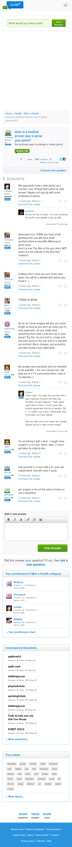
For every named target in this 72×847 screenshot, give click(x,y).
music (27, 773)
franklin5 (29, 211)
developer (12, 763)
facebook (53, 763)
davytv (7, 472)
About (30, 834)
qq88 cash (14, 666)
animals (33, 763)
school (10, 788)
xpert (6, 371)
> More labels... (15, 796)
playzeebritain (16, 686)
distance (30, 783)
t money (9, 137)
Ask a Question (59, 23)
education (30, 778)
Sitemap (41, 840)
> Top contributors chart (20, 632)
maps (19, 778)
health (42, 763)
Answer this (22, 150)
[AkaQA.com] (13, 5)
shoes (10, 778)
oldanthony (9, 328)
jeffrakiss (8, 494)
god (26, 768)
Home (8, 113)
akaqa (20, 783)
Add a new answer (15, 514)
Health (18, 113)
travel (54, 768)
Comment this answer (29, 204)
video (54, 773)
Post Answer (52, 548)
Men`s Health (31, 113)
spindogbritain (17, 696)
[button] (8, 519)
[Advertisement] (36, 73)
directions (44, 768)
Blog (49, 840)
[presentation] (8, 519)
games (23, 763)
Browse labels (53, 829)
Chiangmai (19, 594)
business (41, 778)
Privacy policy (27, 840)
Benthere (18, 582)
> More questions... (17, 739)
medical (48, 783)
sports (58, 783)
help (19, 773)
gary (6, 305)
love (34, 768)
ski (59, 778)
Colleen (8, 190)
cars (36, 773)
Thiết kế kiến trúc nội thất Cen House (20, 717)
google (45, 773)
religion (18, 768)
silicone (11, 773)
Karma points (42, 834)
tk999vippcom (16, 676)
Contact (54, 834)
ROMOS (18, 619)
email (51, 778)
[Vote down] (24, 159)
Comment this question (53, 170)
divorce (11, 783)
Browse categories (35, 829)
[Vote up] (17, 159)
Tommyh (8, 239)
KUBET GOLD (16, 729)
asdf (9, 768)
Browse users (17, 829)
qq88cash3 (14, 656)
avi (39, 783)
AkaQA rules (19, 834)
